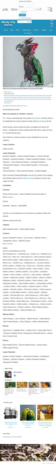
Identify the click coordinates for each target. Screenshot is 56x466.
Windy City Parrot (8, 23)
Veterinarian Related (8, 101)
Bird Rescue (27, 97)
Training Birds (40, 99)
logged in (11, 436)
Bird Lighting (14, 97)
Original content (7, 99)
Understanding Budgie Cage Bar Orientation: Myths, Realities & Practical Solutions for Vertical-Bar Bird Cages (33, 392)
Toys (50, 30)
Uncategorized (47, 99)
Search (29, 21)
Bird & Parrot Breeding (21, 95)
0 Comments (8, 102)
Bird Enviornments (36, 387)
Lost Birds (48, 97)
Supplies (44, 30)
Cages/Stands (26, 30)
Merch (18, 30)
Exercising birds (41, 97)
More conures (8, 243)
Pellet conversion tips (22, 99)
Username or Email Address (25, 1)
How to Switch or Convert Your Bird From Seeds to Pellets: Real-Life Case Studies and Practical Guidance (9, 392)
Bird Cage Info (46, 95)
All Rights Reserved (48, 462)
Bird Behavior (39, 95)
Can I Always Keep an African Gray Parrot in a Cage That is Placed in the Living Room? (45, 424)
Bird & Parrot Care (31, 95)
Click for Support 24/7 (52, 23)
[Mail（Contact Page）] (15, 376)
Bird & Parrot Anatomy (10, 95)
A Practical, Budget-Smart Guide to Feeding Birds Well (22, 390)
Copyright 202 (46, 460)
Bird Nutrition (20, 97)
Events (35, 97)
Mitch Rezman (8, 91)
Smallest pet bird (28, 178)
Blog (11, 30)
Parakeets (14, 99)
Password (21, 6)
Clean (31, 97)
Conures (37, 118)
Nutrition (36, 30)
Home (6, 30)
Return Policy (5, 458)
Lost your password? (23, 17)
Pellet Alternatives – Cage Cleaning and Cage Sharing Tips (11, 424)
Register (29, 18)
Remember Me (24, 11)
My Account (28, 33)
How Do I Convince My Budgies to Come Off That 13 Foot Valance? (28, 424)
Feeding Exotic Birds (12, 387)
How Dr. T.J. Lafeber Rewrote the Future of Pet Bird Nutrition (45, 391)
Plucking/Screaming (32, 99)
